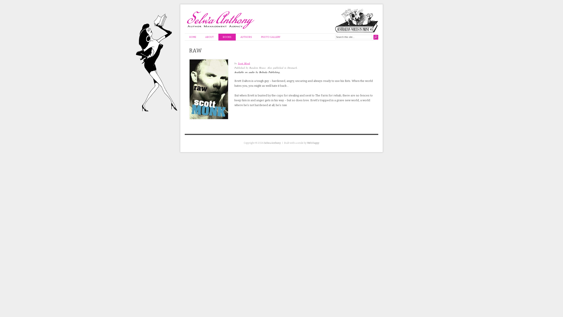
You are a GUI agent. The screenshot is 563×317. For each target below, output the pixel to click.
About (209, 37)
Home (192, 37)
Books (227, 37)
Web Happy (313, 143)
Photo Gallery (270, 37)
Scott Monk (244, 63)
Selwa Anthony (272, 143)
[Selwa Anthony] (224, 18)
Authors (246, 37)
